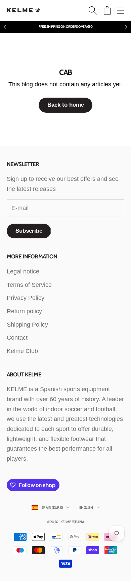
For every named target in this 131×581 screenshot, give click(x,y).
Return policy (24, 311)
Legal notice (23, 271)
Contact (17, 337)
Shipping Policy (27, 324)
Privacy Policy (25, 298)
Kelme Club (22, 351)
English (86, 507)
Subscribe (28, 231)
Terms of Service (29, 284)
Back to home (65, 105)
